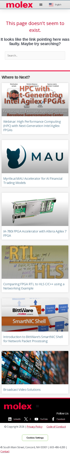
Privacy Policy (34, 426)
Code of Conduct (56, 426)
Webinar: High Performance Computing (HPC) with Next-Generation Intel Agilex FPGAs (32, 125)
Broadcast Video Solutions (22, 389)
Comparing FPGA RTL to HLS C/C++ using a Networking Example (33, 286)
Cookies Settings (35, 438)
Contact (4, 451)
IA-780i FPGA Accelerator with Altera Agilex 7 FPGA (34, 233)
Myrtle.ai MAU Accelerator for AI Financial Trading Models (32, 180)
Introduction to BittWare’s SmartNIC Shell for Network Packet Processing (33, 339)
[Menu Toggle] (40, 4)
